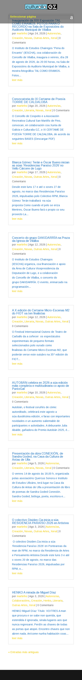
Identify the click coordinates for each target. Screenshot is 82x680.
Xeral (54, 38)
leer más (17, 80)
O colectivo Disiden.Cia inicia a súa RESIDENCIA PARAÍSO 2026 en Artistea (40, 521)
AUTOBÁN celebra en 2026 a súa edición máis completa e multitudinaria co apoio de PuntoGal (40, 385)
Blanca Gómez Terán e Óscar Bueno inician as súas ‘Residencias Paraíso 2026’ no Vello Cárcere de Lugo (40, 165)
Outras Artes (41, 38)
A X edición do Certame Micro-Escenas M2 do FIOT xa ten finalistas (40, 312)
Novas (28, 38)
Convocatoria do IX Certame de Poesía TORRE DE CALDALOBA (38, 100)
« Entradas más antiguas (23, 652)
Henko (47, 600)
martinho (22, 33)
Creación (17, 38)
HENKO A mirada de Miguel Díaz (34, 592)
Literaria (29, 110)
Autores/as (54, 33)
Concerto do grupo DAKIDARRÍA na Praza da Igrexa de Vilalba (41, 239)
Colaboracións (21, 600)
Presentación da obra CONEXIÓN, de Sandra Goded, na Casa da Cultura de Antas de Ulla (37, 456)
